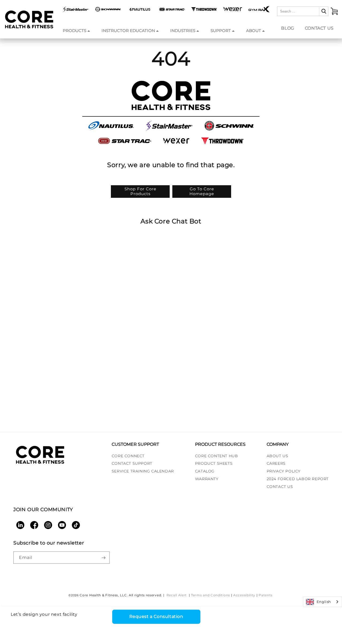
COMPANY (278, 444)
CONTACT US (280, 486)
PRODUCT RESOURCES (220, 444)
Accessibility (244, 595)
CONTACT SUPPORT (132, 463)
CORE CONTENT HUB (216, 456)
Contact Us (319, 28)
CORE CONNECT (128, 456)
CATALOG (205, 471)
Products (74, 30)
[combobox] (322, 602)
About (253, 30)
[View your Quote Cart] (334, 11)
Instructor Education (128, 30)
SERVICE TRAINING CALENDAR (143, 471)
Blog (287, 28)
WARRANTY (207, 478)
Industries (182, 30)
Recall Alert (177, 595)
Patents (266, 595)
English (324, 602)
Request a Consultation (156, 616)
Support (221, 30)
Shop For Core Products (140, 191)
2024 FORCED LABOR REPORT (298, 478)
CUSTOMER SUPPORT (135, 444)
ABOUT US (277, 456)
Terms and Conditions (210, 595)
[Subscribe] (103, 557)
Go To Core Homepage (201, 191)
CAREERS (276, 463)
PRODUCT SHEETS (213, 463)
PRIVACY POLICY (284, 471)
